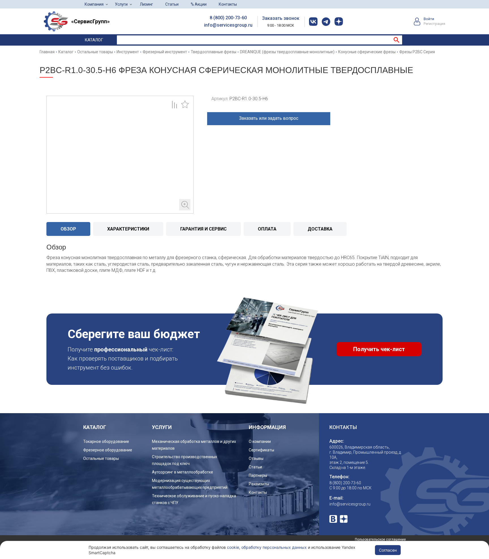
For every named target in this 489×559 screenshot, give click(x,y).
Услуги (121, 4)
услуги (162, 427)
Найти (396, 39)
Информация (267, 427)
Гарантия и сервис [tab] (203, 229)
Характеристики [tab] (128, 229)
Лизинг (146, 4)
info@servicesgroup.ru (228, 25)
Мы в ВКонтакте (333, 519)
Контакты (228, 4)
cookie (233, 547)
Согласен (388, 550)
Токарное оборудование (106, 441)
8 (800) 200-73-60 (228, 17)
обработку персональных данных (274, 547)
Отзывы (256, 458)
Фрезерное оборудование (107, 450)
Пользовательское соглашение (380, 539)
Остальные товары (101, 458)
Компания (94, 4)
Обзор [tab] (68, 229)
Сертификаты (261, 450)
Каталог (94, 39)
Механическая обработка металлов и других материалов (194, 445)
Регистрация (434, 24)
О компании (260, 441)
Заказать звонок (280, 18)
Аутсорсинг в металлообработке (182, 472)
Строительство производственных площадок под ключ (184, 460)
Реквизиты (259, 484)
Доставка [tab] (320, 229)
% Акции (199, 4)
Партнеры (258, 475)
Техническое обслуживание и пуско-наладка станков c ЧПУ (194, 499)
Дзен (344, 519)
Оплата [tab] (267, 229)
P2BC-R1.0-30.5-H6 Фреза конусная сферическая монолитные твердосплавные (120, 155)
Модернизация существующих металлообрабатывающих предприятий (190, 484)
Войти (429, 19)
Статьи (172, 4)
